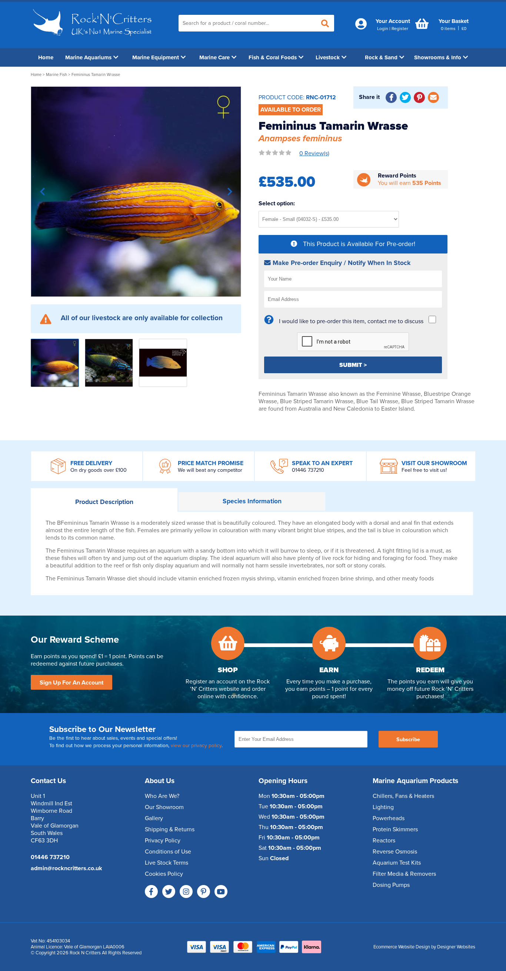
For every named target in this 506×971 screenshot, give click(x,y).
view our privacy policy (196, 746)
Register (400, 28)
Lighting (383, 807)
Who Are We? (162, 796)
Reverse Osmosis (395, 851)
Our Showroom (164, 807)
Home (45, 57)
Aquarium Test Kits (397, 862)
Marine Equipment (155, 57)
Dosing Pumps (391, 885)
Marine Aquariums (88, 57)
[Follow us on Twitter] (168, 891)
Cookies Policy (164, 874)
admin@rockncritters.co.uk (66, 868)
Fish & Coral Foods (273, 57)
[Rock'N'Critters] (93, 39)
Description (104, 502)
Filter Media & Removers (404, 874)
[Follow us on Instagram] (186, 891)
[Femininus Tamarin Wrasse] (136, 191)
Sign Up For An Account (71, 682)
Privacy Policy (162, 840)
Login (382, 28)
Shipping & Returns (169, 829)
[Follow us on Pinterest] (203, 891)
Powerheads (389, 818)
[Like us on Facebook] (151, 891)
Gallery (154, 818)
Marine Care (214, 57)
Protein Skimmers (395, 829)
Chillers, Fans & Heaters (403, 796)
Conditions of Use (168, 851)
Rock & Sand (381, 57)
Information (252, 501)
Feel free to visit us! (424, 470)
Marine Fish (56, 74)
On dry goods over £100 (98, 470)
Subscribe (408, 739)
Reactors (384, 840)
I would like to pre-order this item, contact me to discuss (351, 321)
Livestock (328, 57)
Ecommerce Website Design (401, 947)
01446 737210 (308, 470)
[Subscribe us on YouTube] (220, 891)
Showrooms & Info (437, 57)
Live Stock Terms (166, 862)
